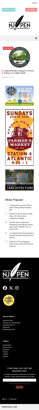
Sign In (34, 3)
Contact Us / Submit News (11, 323)
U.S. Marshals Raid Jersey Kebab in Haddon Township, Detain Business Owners (21, 235)
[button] (19, 23)
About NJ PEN (8, 320)
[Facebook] (5, 289)
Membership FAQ (9, 329)
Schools (5, 354)
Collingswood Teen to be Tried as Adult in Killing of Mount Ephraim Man (20, 208)
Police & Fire (7, 347)
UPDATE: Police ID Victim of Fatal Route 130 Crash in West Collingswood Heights (20, 216)
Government (7, 345)
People (5, 352)
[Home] (17, 274)
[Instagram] (17, 289)
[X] (11, 289)
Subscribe (31, 9)
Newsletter (8, 9)
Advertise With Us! (9, 325)
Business (6, 349)
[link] (19, 96)
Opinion (5, 356)
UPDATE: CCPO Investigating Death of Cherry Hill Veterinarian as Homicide (21, 244)
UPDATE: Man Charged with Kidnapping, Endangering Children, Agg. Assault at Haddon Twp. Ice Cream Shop (21, 226)
